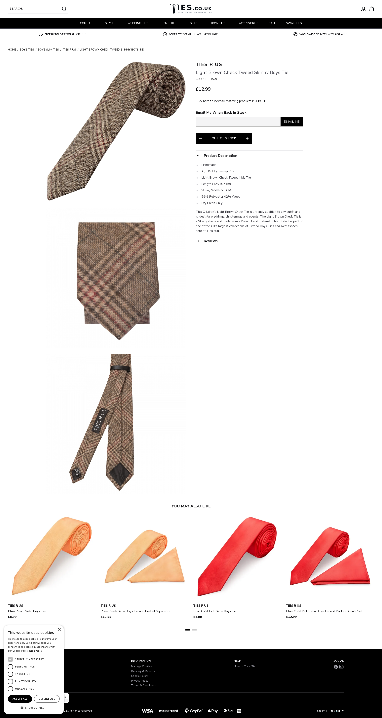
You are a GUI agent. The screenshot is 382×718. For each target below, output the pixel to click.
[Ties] (191, 9)
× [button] (59, 629)
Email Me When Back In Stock (221, 112)
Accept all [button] (20, 699)
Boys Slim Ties (48, 49)
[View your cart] (371, 9)
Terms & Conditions (143, 685)
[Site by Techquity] (335, 710)
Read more (35, 650)
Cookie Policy (139, 676)
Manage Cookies (141, 666)
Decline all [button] (47, 699)
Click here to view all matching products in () (232, 101)
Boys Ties (27, 49)
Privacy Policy (139, 681)
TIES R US (69, 49)
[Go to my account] (363, 9)
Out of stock (224, 138)
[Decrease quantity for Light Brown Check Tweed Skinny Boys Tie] (200, 138)
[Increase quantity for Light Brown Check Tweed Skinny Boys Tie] (247, 138)
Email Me (292, 122)
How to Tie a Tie (244, 666)
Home (12, 49)
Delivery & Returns (143, 671)
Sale (272, 23)
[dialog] (34, 669)
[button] (34, 707)
